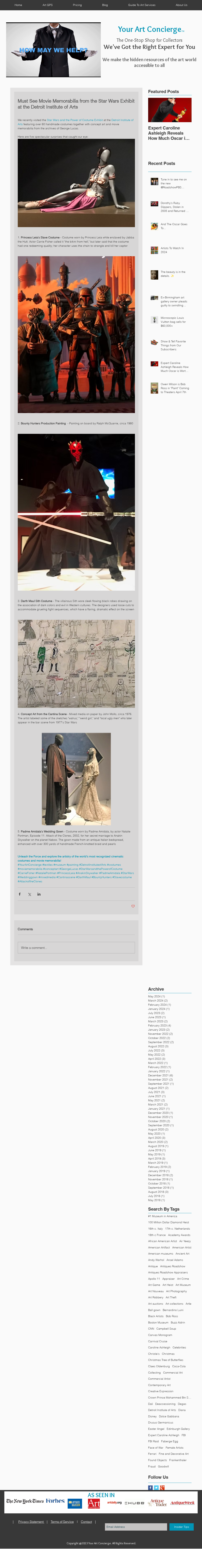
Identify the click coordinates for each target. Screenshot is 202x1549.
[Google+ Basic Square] (162, 1487)
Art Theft (171, 1297)
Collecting (154, 1372)
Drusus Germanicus (160, 1422)
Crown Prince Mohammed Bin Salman (170, 1397)
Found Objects (157, 1460)
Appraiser (168, 1279)
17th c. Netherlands (177, 1228)
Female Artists (174, 1447)
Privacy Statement (31, 1522)
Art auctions (155, 1303)
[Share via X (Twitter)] (29, 894)
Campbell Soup (166, 1328)
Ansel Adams (174, 1260)
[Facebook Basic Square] (150, 1487)
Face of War (155, 1447)
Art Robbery (155, 1297)
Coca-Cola (179, 1366)
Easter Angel (156, 1429)
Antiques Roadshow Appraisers (168, 1272)
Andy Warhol (156, 1260)
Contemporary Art (159, 1385)
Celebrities (179, 1347)
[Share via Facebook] (20, 894)
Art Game (154, 1285)
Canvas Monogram (160, 1335)
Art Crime (183, 1279)
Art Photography (176, 1291)
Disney (152, 1416)
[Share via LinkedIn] (39, 894)
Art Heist (168, 1285)
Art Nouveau (156, 1291)
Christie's (154, 1354)
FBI (184, 1435)
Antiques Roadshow (172, 1266)
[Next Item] (185, 110)
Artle (188, 1303)
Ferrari (152, 1454)
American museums (160, 1253)
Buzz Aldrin (178, 1322)
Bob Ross (172, 1316)
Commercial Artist (159, 1378)
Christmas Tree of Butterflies (165, 1360)
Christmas (168, 1354)
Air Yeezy (185, 1241)
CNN (151, 1328)
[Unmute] (18, 71)
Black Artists (156, 1316)
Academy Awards (179, 1235)
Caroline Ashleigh (159, 1347)
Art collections (174, 1303)
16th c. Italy (155, 1228)
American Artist (181, 1247)
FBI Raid (153, 1441)
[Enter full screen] (95, 71)
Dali (150, 1404)
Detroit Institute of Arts (162, 1410)
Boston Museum (158, 1322)
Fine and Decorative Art (174, 1454)
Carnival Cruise (157, 1341)
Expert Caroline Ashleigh (163, 1435)
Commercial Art (173, 1372)
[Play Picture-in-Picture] (88, 71)
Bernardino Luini (173, 1310)
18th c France (157, 1235)
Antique (153, 1266)
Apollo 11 (154, 1279)
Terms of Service (62, 1522)
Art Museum (183, 1285)
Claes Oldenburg (159, 1366)
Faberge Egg (169, 1441)
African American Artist (162, 1241)
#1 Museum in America (162, 1216)
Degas (182, 1404)
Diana (182, 1410)
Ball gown (154, 1310)
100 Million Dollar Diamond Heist (168, 1222)
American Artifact (159, 1247)
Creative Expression (160, 1391)
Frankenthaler (178, 1460)
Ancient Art (182, 1253)
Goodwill (163, 1466)
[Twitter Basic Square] (156, 1487)
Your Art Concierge (149, 29)
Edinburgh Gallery (178, 1429)
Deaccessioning (165, 1404)
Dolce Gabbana (169, 1416)
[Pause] (11, 71)
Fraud (152, 1466)
